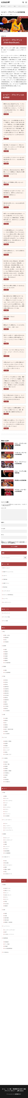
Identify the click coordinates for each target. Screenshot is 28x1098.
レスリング (7, 846)
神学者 (6, 697)
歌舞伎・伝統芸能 (8, 922)
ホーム (3, 1089)
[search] (25, 557)
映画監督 (6, 941)
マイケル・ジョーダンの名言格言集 (20, 490)
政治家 (6, 762)
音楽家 (6, 656)
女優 (6, 915)
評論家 (6, 946)
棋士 (6, 777)
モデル (6, 897)
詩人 (6, 722)
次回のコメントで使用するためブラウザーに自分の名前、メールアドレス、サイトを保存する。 (13, 542)
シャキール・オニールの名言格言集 (20, 453)
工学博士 (6, 706)
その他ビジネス (8, 754)
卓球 (6, 805)
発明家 (6, 768)
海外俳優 (6, 917)
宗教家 (4, 666)
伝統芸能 (6, 779)
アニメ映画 (5, 620)
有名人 (4, 880)
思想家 (6, 766)
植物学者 (6, 699)
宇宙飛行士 (7, 772)
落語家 (6, 905)
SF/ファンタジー (6, 568)
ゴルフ (6, 811)
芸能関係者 (5, 938)
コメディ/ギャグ (6, 590)
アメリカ (14, 14)
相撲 (6, 844)
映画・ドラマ (6, 609)
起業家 (6, 743)
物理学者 (6, 686)
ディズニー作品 (6, 616)
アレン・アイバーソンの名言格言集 (20, 462)
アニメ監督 (7, 944)
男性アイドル (7, 890)
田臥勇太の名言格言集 (20, 480)
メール (3, 528)
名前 (2, 522)
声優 (6, 901)
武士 (6, 639)
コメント (3, 508)
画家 (6, 649)
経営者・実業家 (8, 741)
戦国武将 (6, 637)
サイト (2, 534)
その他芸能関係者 (8, 948)
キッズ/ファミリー (7, 602)
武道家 (6, 775)
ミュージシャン (6, 926)
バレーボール (7, 807)
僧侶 (6, 670)
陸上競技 (6, 862)
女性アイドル (7, 888)
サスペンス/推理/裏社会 (8, 594)
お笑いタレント (8, 894)
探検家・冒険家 (8, 770)
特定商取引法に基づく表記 (19, 1089)
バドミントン (7, 813)
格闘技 (4, 833)
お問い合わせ (20, 1090)
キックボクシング (8, 840)
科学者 (6, 680)
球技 (15, 6)
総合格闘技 (7, 850)
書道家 (6, 653)
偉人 (4, 627)
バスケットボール (21, 6)
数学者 (6, 708)
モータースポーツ (8, 865)
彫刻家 (6, 651)
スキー (6, 823)
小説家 (6, 718)
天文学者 (6, 695)
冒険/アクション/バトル (8, 571)
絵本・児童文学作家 (9, 729)
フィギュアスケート (9, 830)
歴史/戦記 (5, 587)
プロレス (6, 848)
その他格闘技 (7, 853)
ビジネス (5, 737)
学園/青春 (5, 579)
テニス (6, 802)
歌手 (6, 932)
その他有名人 (6, 952)
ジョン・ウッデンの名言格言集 (20, 472)
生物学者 (6, 688)
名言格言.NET (5, 2)
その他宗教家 (7, 672)
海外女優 (6, 920)
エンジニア (7, 750)
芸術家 (4, 645)
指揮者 (6, 658)
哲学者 (6, 684)
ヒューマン (5, 598)
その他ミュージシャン (9, 934)
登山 (6, 871)
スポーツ (9, 6)
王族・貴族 (7, 764)
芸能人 (4, 884)
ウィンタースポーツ (7, 819)
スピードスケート (8, 827)
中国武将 (6, 641)
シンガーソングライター (10, 929)
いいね (6, 114)
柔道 (6, 842)
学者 (4, 676)
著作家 (6, 724)
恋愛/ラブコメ (6, 583)
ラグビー (6, 809)
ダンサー (6, 899)
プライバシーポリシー (10, 1090)
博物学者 (6, 691)
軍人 (4, 631)
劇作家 (6, 720)
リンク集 (9, 1089)
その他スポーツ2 (8, 873)
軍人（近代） (7, 635)
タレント (6, 892)
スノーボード (7, 825)
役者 (4, 909)
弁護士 (6, 752)
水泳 (6, 860)
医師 (6, 702)
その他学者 (7, 710)
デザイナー (7, 747)
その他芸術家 (7, 662)
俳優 (6, 913)
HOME (3, 6)
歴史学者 (6, 693)
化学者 (6, 682)
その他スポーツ (6, 856)
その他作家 (7, 733)
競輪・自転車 (7, 869)
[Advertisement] (14, 1019)
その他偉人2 (7, 781)
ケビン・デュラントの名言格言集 (20, 444)
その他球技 (7, 815)
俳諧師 (6, 731)
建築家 (6, 660)
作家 (4, 714)
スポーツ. (5, 575)
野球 (6, 796)
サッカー (6, 798)
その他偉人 (5, 758)
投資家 (6, 745)
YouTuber (7, 903)
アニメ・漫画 (6, 564)
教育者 (6, 704)
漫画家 (6, 727)
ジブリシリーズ (6, 613)
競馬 (6, 867)
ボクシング (7, 837)
